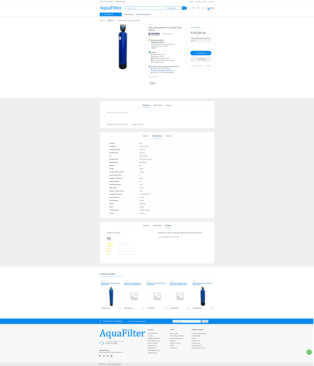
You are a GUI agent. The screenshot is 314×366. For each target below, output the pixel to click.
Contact (191, 1)
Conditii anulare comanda (198, 348)
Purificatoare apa (152, 345)
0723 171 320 (121, 1)
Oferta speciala (128, 14)
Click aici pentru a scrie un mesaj (161, 68)
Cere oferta (202, 59)
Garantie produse (196, 345)
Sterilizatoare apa (152, 353)
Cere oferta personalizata (143, 14)
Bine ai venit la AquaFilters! (106, 1)
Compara (152, 83)
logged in (167, 237)
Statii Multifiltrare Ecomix (154, 350)
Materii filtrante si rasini (154, 340)
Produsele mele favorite (176, 338)
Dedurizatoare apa (153, 333)
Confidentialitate (196, 336)
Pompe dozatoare (152, 343)
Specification (157, 105)
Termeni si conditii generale (199, 333)
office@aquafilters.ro (168, 72)
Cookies (194, 338)
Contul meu (211, 1)
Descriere (146, 105)
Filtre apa (110, 20)
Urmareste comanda (201, 1)
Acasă (101, 20)
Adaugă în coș (202, 53)
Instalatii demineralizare (154, 338)
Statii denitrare (151, 348)
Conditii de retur (196, 340)
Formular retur (173, 348)
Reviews (168, 105)
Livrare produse (196, 343)
